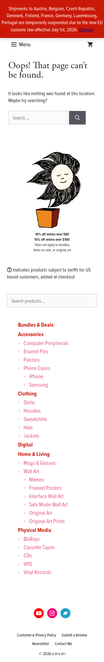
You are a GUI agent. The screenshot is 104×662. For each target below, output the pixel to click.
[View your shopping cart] (90, 44)
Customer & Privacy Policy (36, 635)
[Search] (77, 118)
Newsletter (40, 643)
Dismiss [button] (86, 29)
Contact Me (63, 643)
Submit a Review (74, 635)
